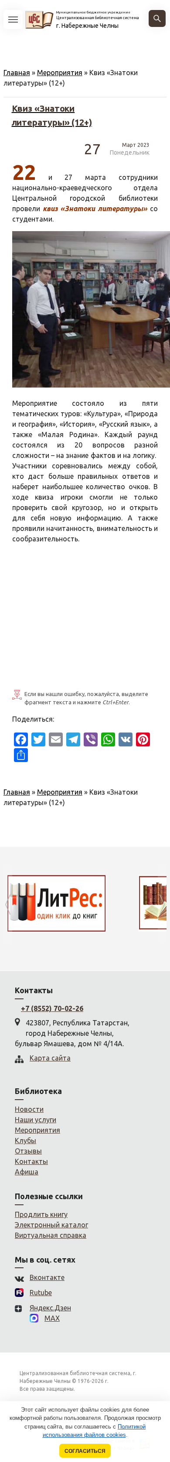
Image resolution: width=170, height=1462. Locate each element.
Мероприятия (59, 72)
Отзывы (28, 1151)
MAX (52, 1318)
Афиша (26, 1172)
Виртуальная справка (50, 1235)
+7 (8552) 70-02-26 (52, 1008)
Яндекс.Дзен (50, 1308)
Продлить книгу (41, 1214)
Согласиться (85, 1451)
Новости (29, 1109)
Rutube (41, 1292)
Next (162, 904)
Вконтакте (47, 1277)
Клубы (25, 1140)
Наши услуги (35, 1120)
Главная (16, 72)
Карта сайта (50, 1058)
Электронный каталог (51, 1225)
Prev (7, 904)
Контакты (31, 1161)
